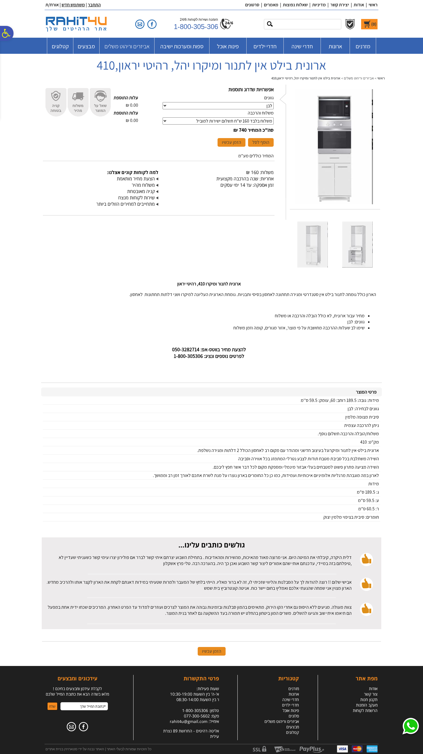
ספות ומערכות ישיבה (181, 46)
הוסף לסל (260, 142)
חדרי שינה (302, 46)
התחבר (94, 5)
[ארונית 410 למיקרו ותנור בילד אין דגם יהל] (312, 269)
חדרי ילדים (265, 46)
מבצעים (86, 46)
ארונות (335, 46)
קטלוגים (60, 46)
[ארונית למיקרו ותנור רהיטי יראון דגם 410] (357, 269)
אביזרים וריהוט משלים (127, 46)
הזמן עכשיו (231, 142)
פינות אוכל (228, 46)
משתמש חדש (73, 5)
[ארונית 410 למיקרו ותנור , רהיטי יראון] (334, 206)
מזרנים (363, 46)
